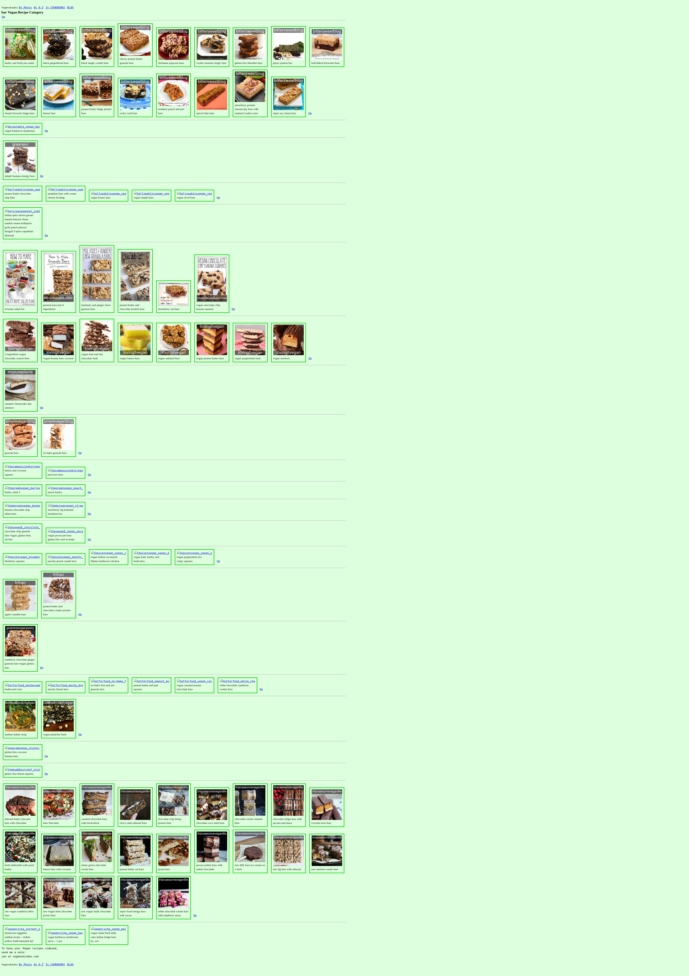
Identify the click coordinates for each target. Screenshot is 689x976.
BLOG (70, 7)
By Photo (25, 7)
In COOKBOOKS (55, 7)
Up (3, 16)
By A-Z (38, 7)
